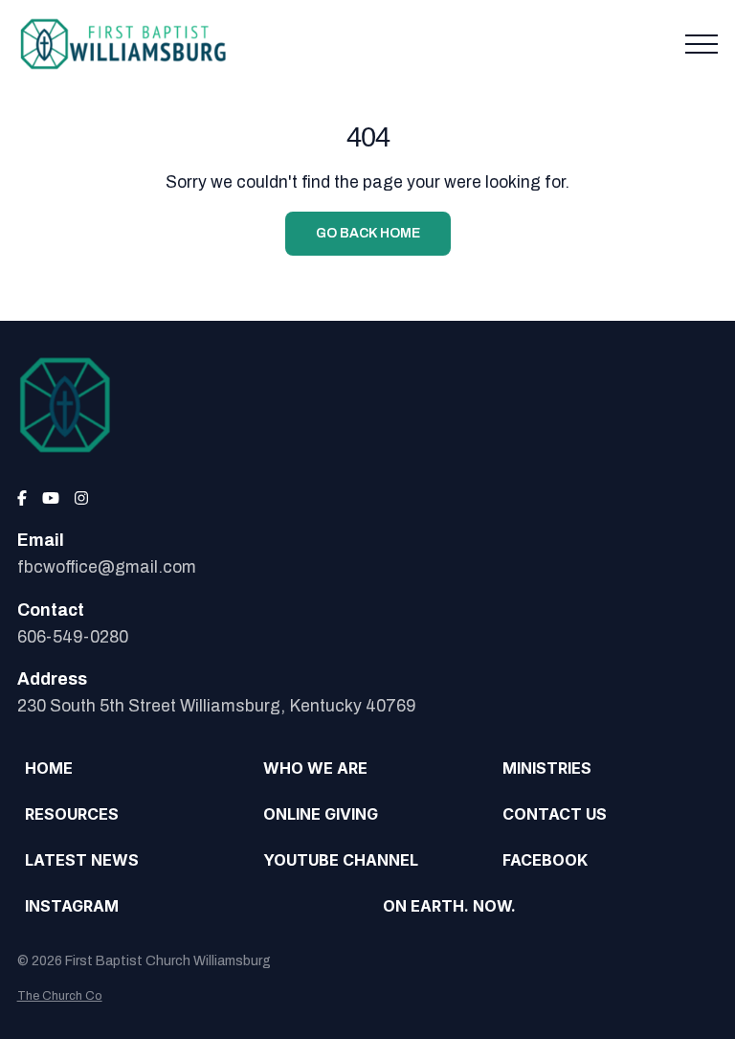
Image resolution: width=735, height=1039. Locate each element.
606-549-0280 (72, 637)
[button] (701, 44)
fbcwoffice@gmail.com (106, 567)
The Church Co (59, 996)
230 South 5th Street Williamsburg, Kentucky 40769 (216, 706)
